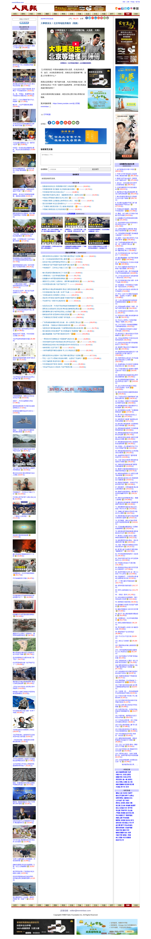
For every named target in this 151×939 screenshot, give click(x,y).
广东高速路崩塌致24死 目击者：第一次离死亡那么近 (69, 322)
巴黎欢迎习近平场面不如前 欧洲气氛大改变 (65, 265)
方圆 (130, 803)
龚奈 (125, 782)
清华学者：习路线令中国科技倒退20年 (64, 325)
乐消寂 (121, 808)
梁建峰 (121, 784)
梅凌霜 (121, 772)
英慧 (117, 818)
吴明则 (123, 820)
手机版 (132, 2)
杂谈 (136, 14)
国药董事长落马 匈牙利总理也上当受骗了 (65, 311)
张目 (125, 832)
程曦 (117, 777)
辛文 (120, 774)
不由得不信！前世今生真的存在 (61, 301)
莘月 (125, 810)
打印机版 (47, 114)
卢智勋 (118, 813)
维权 (120, 14)
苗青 (117, 823)
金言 (127, 813)
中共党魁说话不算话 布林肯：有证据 (63, 364)
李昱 (117, 779)
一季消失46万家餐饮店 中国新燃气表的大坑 (66, 339)
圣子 (124, 800)
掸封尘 (118, 803)
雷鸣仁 (121, 798)
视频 (128, 14)
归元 (130, 798)
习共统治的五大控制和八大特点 (60, 295)
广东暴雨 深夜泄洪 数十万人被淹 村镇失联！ (66, 206)
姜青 (117, 828)
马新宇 (130, 793)
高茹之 (126, 823)
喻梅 (117, 832)
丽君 (125, 772)
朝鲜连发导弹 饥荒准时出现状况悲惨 (63, 314)
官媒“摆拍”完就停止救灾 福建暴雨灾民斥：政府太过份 (70, 195)
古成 (120, 793)
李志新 (118, 810)
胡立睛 (118, 805)
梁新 (120, 837)
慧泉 (127, 818)
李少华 (121, 840)
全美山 (131, 795)
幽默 (47, 14)
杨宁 (120, 800)
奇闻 (63, 14)
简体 (124, 2)
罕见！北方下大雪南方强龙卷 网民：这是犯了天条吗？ (71, 358)
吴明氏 (123, 803)
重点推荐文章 (24, 27)
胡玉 (117, 808)
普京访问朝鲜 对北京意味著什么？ (61, 203)
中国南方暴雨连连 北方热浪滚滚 (62, 209)
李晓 (129, 835)
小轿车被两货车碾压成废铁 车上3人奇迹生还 (67, 350)
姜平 (122, 825)
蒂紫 (127, 815)
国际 (55, 14)
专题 (103, 14)
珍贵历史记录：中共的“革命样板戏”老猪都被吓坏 (67, 306)
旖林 (124, 830)
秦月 (127, 800)
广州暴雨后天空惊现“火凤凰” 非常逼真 (63, 317)
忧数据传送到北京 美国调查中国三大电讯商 (66, 186)
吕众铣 (130, 810)
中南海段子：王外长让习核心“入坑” (63, 268)
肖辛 (127, 787)
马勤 (117, 835)
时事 (39, 14)
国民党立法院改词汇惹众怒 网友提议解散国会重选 (68, 309)
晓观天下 (122, 815)
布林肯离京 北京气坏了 (58, 347)
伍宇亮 (128, 777)
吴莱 (129, 832)
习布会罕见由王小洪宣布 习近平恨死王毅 (64, 367)
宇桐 (122, 810)
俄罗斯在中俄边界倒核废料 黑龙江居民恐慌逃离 (68, 289)
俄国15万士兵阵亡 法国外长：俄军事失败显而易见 (68, 281)
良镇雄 (123, 813)
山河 (117, 800)
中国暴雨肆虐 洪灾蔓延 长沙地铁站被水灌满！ (67, 189)
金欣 (117, 772)
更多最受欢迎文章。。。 (130, 764)
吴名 (117, 782)
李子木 (123, 787)
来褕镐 (128, 805)
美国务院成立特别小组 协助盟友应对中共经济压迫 (67, 345)
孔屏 (129, 772)
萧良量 (121, 828)
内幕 (31, 14)
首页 (15, 14)
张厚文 (130, 779)
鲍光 (130, 825)
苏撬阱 (121, 832)
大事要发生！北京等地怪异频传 (61, 275)
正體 (128, 2)
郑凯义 (121, 782)
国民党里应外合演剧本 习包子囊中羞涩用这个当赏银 (69, 256)
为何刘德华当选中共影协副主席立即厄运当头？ (69, 342)
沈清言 (128, 774)
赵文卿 (118, 825)
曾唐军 (133, 805)
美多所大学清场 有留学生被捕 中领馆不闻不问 (68, 298)
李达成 (126, 825)
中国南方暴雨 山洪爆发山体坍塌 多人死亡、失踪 (68, 201)
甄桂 (130, 815)
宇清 (124, 818)
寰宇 (111, 14)
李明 (120, 777)
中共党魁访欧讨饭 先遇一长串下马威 (62, 292)
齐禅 (120, 835)
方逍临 (118, 787)
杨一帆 (125, 779)
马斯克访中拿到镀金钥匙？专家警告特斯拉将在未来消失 (70, 328)
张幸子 (126, 795)
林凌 (117, 840)
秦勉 (117, 793)
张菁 (117, 798)
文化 (95, 14)
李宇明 (130, 808)
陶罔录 (118, 820)
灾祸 (71, 14)
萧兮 (120, 779)
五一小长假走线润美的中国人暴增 (62, 259)
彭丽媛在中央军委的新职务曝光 (62, 278)
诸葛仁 (125, 835)
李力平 (131, 823)
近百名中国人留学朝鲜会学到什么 (62, 262)
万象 (79, 14)
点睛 (120, 818)
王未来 (123, 805)
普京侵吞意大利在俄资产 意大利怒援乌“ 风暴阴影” (68, 331)
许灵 (124, 837)
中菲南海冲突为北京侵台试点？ (60, 192)
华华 (127, 830)
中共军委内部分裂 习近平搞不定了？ (62, 284)
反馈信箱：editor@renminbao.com (75, 911)
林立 (117, 837)
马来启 (125, 793)
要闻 (23, 14)
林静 (117, 784)
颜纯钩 (126, 798)
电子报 (138, 2)
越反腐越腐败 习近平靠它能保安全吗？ (66, 334)
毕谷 (117, 815)
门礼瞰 (126, 828)
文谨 (124, 774)
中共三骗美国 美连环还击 (59, 361)
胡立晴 (131, 784)
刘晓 (117, 774)
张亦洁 (128, 820)
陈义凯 (131, 813)
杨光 (117, 795)
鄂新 (130, 828)
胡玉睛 (126, 784)
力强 (124, 777)
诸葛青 (128, 837)
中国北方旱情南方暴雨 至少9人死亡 (63, 198)
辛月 (125, 808)
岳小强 (130, 782)
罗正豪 (121, 795)
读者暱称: (44, 169)
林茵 (127, 803)
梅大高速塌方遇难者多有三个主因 (62, 273)
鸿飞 (132, 820)
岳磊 (117, 830)
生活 (87, 14)
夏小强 (121, 823)
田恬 (120, 830)
